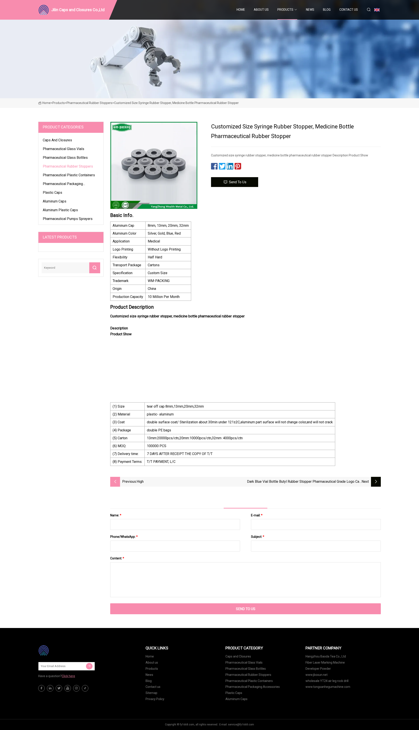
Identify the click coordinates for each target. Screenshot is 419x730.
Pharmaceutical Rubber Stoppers (89, 103)
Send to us (237, 182)
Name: (115, 515)
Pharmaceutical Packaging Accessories (63, 184)
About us (261, 9)
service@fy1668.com (241, 724)
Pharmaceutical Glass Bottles (65, 158)
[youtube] (67, 688)
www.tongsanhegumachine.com (328, 686)
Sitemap (151, 693)
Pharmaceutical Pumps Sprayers (68, 219)
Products (285, 9)
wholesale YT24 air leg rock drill (327, 681)
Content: (117, 558)
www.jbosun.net (317, 674)
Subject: (257, 536)
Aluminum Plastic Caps (60, 210)
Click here (68, 676)
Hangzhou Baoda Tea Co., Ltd (326, 656)
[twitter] (59, 688)
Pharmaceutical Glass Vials (63, 149)
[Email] (89, 666)
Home (241, 9)
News (310, 9)
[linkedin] (50, 688)
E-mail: (257, 515)
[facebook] (41, 688)
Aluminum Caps (54, 201)
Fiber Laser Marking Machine (325, 662)
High (140, 481)
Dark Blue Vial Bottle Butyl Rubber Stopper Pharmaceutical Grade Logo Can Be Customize (304, 481)
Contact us (348, 9)
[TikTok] (85, 688)
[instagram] (76, 688)
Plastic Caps (52, 192)
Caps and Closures (57, 140)
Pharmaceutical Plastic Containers (69, 175)
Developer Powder (318, 668)
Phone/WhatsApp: (124, 536)
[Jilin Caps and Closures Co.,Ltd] (60, 650)
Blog (327, 9)
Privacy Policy (155, 699)
